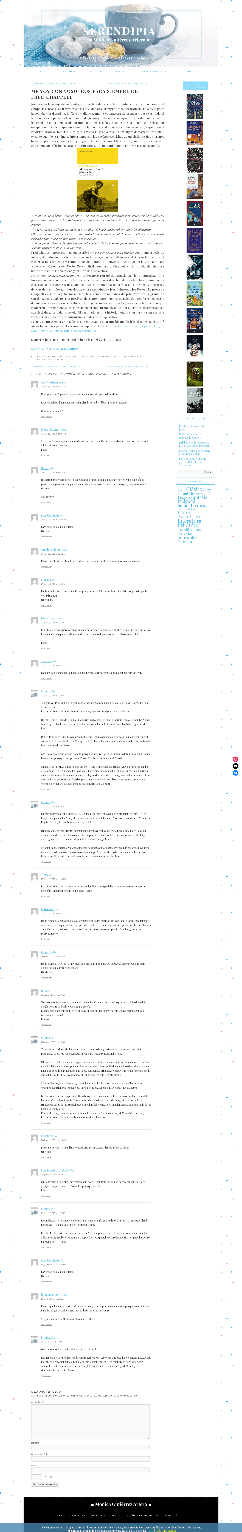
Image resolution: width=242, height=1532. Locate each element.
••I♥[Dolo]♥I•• (50, 515)
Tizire (45, 875)
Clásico (194, 489)
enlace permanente (56, 360)
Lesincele (47, 1136)
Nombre (35, 1442)
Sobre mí (188, 71)
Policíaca (185, 541)
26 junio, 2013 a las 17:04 (53, 386)
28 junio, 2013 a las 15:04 (53, 1140)
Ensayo (184, 497)
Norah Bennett (50, 429)
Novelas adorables (131, 356)
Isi (42, 990)
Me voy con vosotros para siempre (54, 348)
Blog (43, 71)
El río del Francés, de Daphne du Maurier (191, 436)
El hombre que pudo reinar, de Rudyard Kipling (194, 452)
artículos (98, 1515)
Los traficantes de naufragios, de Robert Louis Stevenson (193, 462)
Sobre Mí (171, 1515)
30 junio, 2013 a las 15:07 (53, 1264)
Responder (46, 416)
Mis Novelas (68, 71)
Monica (45, 691)
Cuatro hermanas (83, 331)
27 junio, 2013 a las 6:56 (53, 584)
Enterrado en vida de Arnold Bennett (56, 83)
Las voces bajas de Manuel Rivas (129, 83)
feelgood (112, 356)
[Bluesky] (235, 773)
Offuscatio (47, 909)
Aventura (181, 490)
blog (59, 1515)
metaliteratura (189, 529)
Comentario (37, 1402)
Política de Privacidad (155, 71)
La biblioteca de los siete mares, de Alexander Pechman (194, 444)
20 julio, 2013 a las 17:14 (53, 1341)
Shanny (46, 952)
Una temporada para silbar (140, 326)
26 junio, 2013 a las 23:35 (53, 472)
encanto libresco (190, 493)
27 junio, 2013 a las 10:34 (53, 879)
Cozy (207, 489)
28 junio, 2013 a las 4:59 (53, 995)
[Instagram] (235, 759)
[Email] (235, 766)
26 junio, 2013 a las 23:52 (53, 519)
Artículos (95, 71)
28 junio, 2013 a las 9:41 (53, 1042)
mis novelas (77, 1515)
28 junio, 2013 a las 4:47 (53, 956)
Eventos (121, 71)
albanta (46, 661)
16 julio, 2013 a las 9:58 (52, 1298)
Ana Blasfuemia (51, 382)
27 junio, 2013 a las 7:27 (53, 665)
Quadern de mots (52, 549)
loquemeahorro (51, 1294)
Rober (45, 468)
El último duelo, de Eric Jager (192, 428)
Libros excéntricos (189, 514)
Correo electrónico (40, 1453)
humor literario (192, 505)
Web (33, 1465)
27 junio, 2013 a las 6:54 (53, 553)
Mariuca (46, 580)
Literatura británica (189, 522)
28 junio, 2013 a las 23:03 (54, 1174)
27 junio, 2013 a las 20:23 (53, 913)
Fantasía (198, 497)
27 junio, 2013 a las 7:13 (52, 622)
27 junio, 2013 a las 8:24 (53, 695)
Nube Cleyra (49, 618)
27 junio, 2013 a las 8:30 (53, 806)
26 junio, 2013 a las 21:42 (53, 433)
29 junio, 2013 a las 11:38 (53, 1213)
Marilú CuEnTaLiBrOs (55, 1170)
